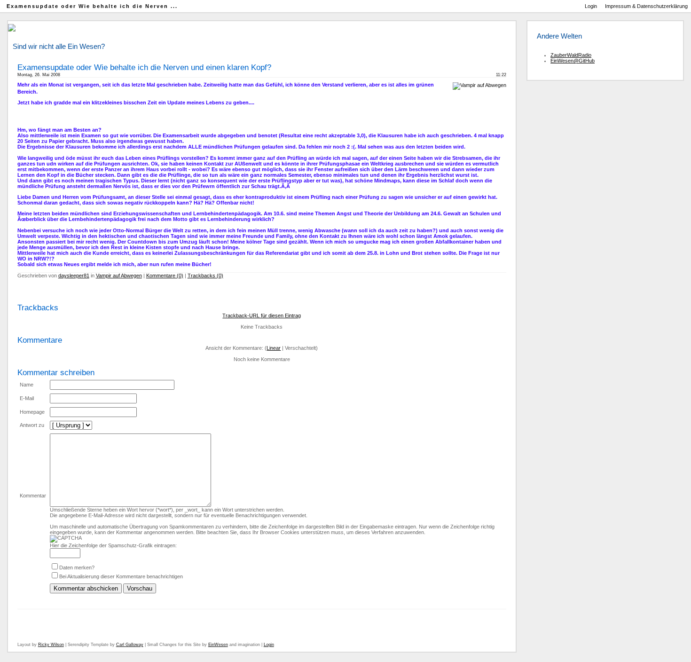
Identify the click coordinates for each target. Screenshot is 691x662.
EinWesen (218, 644)
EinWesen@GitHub (572, 60)
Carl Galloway (129, 644)
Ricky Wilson (51, 644)
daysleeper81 (73, 275)
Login (591, 6)
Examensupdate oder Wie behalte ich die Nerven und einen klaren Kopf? (144, 67)
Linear (274, 348)
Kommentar (33, 495)
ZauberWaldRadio (570, 55)
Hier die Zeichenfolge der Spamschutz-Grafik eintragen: (113, 545)
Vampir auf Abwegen (119, 275)
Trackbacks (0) (205, 275)
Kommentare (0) (164, 275)
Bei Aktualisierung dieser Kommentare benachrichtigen (121, 576)
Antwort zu (32, 425)
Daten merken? (76, 567)
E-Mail (27, 398)
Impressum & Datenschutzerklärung (646, 6)
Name (26, 384)
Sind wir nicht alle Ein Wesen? (59, 46)
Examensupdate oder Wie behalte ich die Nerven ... (92, 6)
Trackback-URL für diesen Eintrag (261, 315)
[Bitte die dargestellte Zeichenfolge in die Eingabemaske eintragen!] (66, 539)
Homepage (32, 412)
